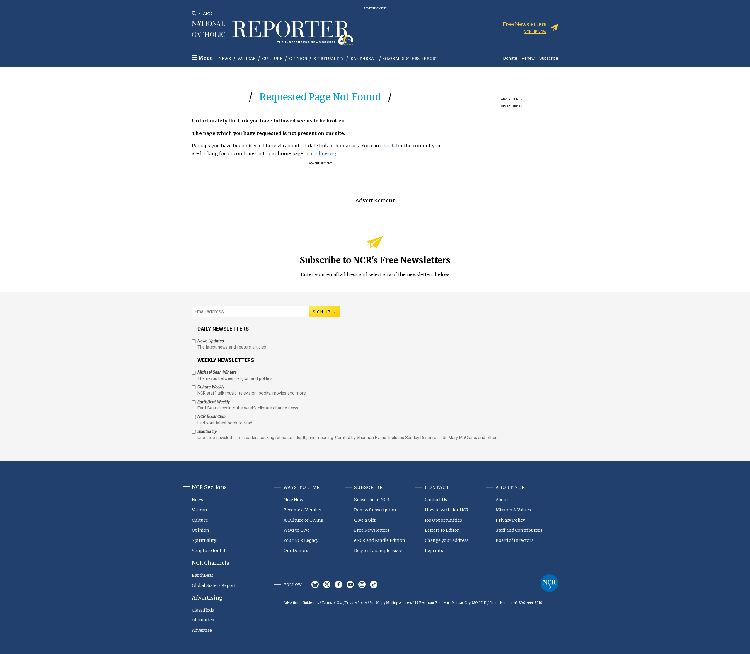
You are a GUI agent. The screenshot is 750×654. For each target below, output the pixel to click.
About (502, 499)
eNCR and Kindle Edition (379, 540)
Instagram (362, 584)
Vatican (247, 58)
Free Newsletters (371, 530)
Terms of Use (332, 603)
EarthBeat (363, 58)
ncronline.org (320, 153)
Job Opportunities (443, 520)
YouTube (350, 584)
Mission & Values (513, 510)
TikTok (373, 584)
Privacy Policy (510, 520)
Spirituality (328, 58)
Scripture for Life (210, 550)
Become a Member (303, 510)
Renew (528, 58)
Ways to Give (297, 530)
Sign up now (535, 32)
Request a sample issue (378, 550)
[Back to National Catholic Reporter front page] (272, 33)
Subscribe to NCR (371, 499)
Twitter (326, 584)
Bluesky (315, 584)
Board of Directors (514, 540)
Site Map (376, 603)
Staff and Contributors (519, 530)
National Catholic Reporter (549, 583)
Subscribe (548, 58)
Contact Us (436, 499)
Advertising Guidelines (301, 603)
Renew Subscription (375, 510)
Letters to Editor (442, 530)
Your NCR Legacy (301, 540)
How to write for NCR (446, 510)
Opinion (298, 58)
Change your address (446, 540)
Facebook (338, 584)
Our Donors (296, 550)
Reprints (434, 550)
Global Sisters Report (411, 58)
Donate (510, 58)
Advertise (202, 630)
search (387, 145)
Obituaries (203, 620)
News (225, 58)
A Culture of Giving (303, 520)
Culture (272, 58)
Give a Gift (365, 520)
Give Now (293, 499)
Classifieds (203, 610)
